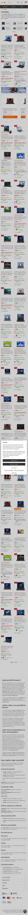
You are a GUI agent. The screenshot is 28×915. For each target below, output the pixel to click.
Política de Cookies (8, 470)
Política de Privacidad (19, 470)
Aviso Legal (14, 472)
